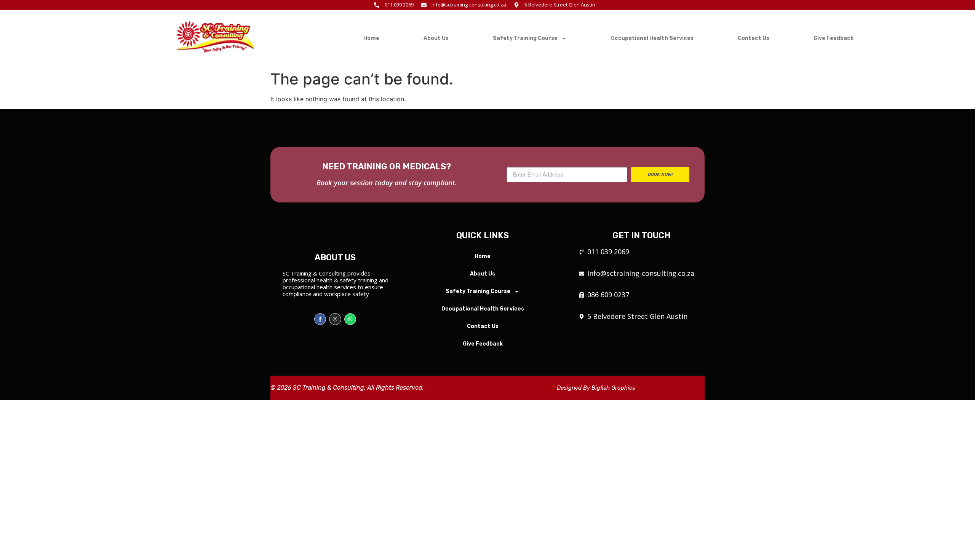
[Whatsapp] (350, 319)
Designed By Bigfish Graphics (596, 387)
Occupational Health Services (652, 38)
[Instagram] (335, 319)
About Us (436, 38)
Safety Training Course (525, 38)
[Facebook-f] (320, 319)
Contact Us (753, 38)
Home (371, 38)
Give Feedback (834, 38)
